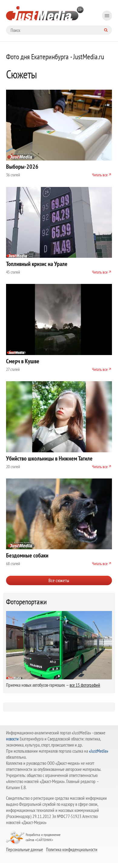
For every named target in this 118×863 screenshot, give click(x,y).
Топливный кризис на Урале (36, 264)
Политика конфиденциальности (71, 849)
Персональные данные (24, 849)
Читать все (100, 175)
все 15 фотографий (85, 685)
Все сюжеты (58, 580)
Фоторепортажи (26, 601)
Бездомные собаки (27, 555)
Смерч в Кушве (22, 361)
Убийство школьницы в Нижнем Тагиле (49, 458)
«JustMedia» (98, 751)
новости (12, 739)
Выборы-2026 (22, 167)
